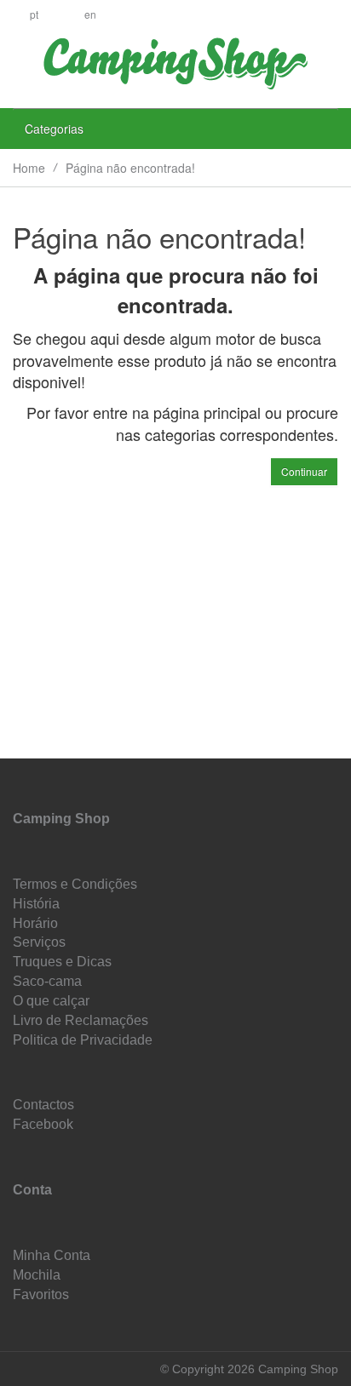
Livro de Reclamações (80, 1020)
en (90, 14)
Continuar (304, 471)
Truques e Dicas (62, 961)
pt (34, 14)
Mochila (36, 1275)
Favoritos (41, 1294)
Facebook (43, 1124)
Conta (32, 1190)
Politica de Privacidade (82, 1040)
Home (29, 167)
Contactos (43, 1104)
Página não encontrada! (130, 167)
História (36, 903)
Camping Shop (61, 818)
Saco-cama (47, 981)
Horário (35, 923)
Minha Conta (51, 1255)
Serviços (39, 942)
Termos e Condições (75, 884)
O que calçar (51, 1001)
